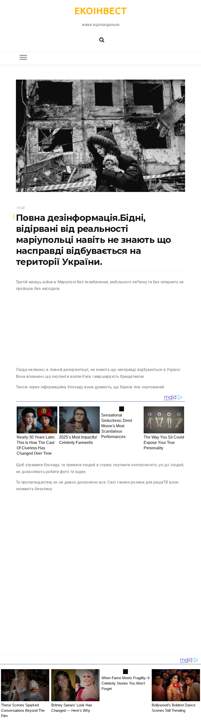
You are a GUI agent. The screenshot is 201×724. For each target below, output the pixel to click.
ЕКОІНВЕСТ (100, 11)
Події (21, 208)
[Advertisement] (100, 330)
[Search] (101, 39)
